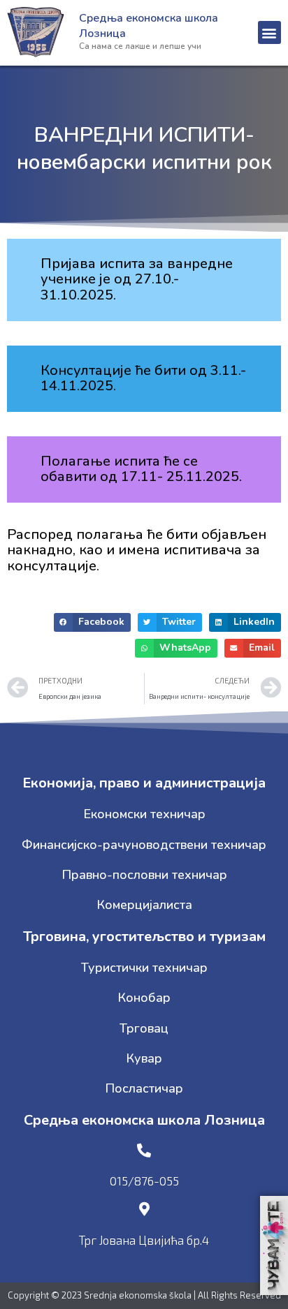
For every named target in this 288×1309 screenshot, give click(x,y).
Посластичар (144, 1088)
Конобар (144, 997)
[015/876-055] (144, 1151)
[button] (269, 32)
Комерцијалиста (144, 904)
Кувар (144, 1058)
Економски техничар (144, 814)
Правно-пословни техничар (144, 874)
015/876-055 (144, 1181)
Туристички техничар (144, 967)
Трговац (144, 1028)
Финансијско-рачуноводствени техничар (144, 844)
